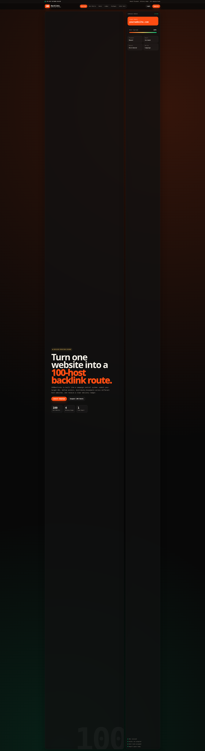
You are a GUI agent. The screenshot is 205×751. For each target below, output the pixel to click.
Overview (83, 6)
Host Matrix (92, 6)
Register (156, 6)
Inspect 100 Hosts (76, 399)
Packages (113, 6)
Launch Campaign (59, 399)
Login (148, 6)
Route (100, 6)
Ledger (106, 6)
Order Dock (122, 6)
